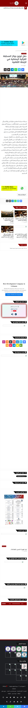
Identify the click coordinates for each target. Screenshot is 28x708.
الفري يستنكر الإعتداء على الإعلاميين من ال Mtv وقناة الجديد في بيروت (21, 235)
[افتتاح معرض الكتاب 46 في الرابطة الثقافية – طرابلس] (7, 213)
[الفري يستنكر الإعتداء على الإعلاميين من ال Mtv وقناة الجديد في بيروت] (21, 229)
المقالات (18, 693)
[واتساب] (15, 201)
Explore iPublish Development (14, 294)
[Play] (16, 314)
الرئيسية (24, 50)
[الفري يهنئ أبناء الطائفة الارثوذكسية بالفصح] (21, 213)
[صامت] (7, 603)
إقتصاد (8, 691)
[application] (14, 603)
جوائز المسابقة (21, 194)
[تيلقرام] (12, 201)
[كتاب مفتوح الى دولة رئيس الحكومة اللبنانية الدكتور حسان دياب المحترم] (7, 229)
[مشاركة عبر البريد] (10, 201)
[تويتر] (18, 201)
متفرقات (9, 693)
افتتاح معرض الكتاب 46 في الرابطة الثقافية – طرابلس (8, 220)
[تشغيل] (25, 603)
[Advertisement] (14, 25)
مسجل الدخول (18, 248)
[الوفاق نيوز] (14, 3)
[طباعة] (7, 201)
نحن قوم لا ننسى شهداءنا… (18, 549)
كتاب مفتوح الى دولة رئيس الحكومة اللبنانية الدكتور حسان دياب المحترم (7, 235)
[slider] (4, 603)
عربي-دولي (4, 691)
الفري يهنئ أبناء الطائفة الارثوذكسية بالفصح (21, 219)
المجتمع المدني (18, 50)
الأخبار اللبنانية (19, 691)
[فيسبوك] (21, 201)
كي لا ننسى (14, 693)
